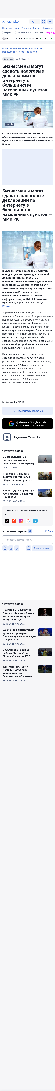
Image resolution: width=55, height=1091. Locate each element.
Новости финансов (27, 51)
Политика (7, 27)
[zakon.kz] (10, 21)
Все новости (8, 51)
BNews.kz (7, 306)
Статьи (36, 27)
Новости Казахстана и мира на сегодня (22, 48)
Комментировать (42, 548)
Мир (16, 27)
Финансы (26, 27)
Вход (50, 531)
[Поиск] (43, 21)
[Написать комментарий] (27, 539)
